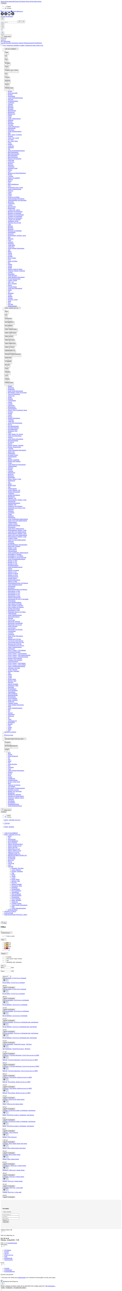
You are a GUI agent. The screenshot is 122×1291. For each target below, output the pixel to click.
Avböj (2, 1287)
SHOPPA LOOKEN (10, 911)
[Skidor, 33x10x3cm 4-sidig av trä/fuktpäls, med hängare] (19, 1110)
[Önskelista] (2, 30)
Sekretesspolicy (8, 1259)
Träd (12, 873)
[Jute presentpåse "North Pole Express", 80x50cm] (17, 1044)
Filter (5, 923)
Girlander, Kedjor (16, 903)
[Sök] (19, 21)
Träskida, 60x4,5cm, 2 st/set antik (12, 1192)
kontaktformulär (12, 1243)
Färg (2, 939)
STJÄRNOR (11, 858)
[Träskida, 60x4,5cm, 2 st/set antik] (13, 1187)
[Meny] (2, 18)
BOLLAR (11, 860)
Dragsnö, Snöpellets (17, 871)
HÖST (10, 836)
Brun (9, 943)
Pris (2, 965)
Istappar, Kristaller (16, 884)
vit (9, 950)
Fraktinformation (5, 932)
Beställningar (38, 43)
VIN (9, 838)
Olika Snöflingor (16, 894)
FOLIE (10, 862)
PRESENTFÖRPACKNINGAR (17, 855)
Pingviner (14, 882)
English (9, 6)
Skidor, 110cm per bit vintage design (13, 1104)
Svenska (9, 8)
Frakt (5, 1256)
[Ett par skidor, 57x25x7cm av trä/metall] (14, 978)
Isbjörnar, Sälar (15, 881)
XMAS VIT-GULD (13, 852)
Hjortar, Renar (15, 879)
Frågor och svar (8, 1255)
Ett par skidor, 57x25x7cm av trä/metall (14, 982)
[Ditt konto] (2, 32)
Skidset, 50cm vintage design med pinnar (14, 1148)
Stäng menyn (7, 36)
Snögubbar (14, 887)
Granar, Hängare (16, 870)
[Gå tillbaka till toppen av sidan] (2, 1283)
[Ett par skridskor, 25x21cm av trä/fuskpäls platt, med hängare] (20, 1022)
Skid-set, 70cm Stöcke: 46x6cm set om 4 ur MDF (16, 1082)
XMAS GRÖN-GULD (14, 850)
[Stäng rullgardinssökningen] (23, 21)
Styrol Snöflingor (16, 890)
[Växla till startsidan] (7, 16)
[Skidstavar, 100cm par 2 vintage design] (14, 1165)
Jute (7, 960)
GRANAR (11, 863)
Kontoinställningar (9, 1271)
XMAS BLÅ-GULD (14, 849)
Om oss (6, 1253)
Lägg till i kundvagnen (8, 987)
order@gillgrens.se (17, 11)
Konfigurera (9, 1287)
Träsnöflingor (15, 892)
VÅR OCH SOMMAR (11, 833)
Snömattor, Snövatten (17, 868)
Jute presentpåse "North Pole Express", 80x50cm (16, 1049)
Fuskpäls (8, 957)
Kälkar (13, 874)
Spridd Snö (14, 902)
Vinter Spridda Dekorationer (19, 905)
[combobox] (9, 22)
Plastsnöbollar (15, 897)
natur (9, 946)
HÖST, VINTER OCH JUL (12, 834)
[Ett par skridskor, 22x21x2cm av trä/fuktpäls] (16, 1000)
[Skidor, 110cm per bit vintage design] (13, 1099)
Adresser (21, 43)
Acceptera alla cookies (20, 1287)
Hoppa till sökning (20, 1)
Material (3, 953)
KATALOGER (8, 913)
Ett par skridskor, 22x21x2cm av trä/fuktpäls (15, 1004)
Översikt (3, 43)
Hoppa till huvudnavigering (33, 1)
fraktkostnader (22, 1277)
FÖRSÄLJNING (13, 910)
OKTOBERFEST (13, 841)
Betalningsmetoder (29, 43)
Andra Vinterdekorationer (18, 908)
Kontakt (6, 1251)
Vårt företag (7, 1250)
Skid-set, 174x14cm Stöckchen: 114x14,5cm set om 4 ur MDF (20, 1060)
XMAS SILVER (12, 847)
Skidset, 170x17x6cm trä (10, 1137)
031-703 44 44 (6, 11)
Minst (7, 967)
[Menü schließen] (5, 310)
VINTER (10, 866)
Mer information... (50, 1286)
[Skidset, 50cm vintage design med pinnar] (15, 1143)
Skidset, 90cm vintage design (11, 1159)
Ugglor (13, 878)
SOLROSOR (12, 839)
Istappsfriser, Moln (16, 886)
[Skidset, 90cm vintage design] (11, 1154)
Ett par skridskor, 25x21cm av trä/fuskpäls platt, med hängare (20, 1026)
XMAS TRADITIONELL (15, 844)
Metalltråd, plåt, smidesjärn (14, 962)
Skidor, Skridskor (16, 900)
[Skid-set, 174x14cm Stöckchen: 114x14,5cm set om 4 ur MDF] (21, 1055)
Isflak (13, 906)
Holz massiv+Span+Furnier (14, 958)
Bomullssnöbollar (16, 895)
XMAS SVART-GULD (14, 846)
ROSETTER (11, 857)
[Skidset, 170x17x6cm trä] (10, 1132)
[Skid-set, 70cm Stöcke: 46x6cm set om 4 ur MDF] (17, 1077)
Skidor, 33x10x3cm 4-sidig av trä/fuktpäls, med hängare (18, 1115)
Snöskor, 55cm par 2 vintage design (13, 1181)
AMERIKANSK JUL (14, 854)
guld (9, 944)
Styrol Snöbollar (16, 898)
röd (9, 948)
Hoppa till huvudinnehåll (8, 1)
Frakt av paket (10, 936)
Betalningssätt (8, 1258)
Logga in (3, 39)
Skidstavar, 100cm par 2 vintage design (14, 1170)
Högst (7, 971)
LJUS (9, 865)
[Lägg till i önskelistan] (6, 980)
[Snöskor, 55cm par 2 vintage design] (13, 1176)
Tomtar (13, 876)
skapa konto (6, 41)
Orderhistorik (8, 1270)
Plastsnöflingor (15, 889)
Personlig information (12, 43)
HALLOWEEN (12, 842)
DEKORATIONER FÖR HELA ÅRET (15, 914)
